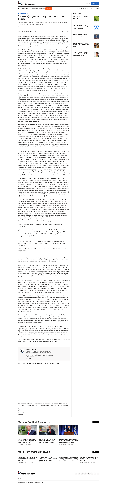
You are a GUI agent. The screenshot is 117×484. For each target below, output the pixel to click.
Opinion (41, 437)
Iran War (20, 437)
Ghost (37, 482)
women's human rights (64, 455)
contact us (50, 405)
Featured (80, 13)
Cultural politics (22, 455)
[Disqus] (44, 384)
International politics (55, 363)
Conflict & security (23, 13)
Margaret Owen (24, 27)
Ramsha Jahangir (78, 30)
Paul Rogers (22, 444)
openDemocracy (78, 20)
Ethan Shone (77, 57)
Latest (75, 13)
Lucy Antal (76, 47)
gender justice (42, 455)
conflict (46, 363)
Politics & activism (37, 363)
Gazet (41, 482)
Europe (81, 455)
